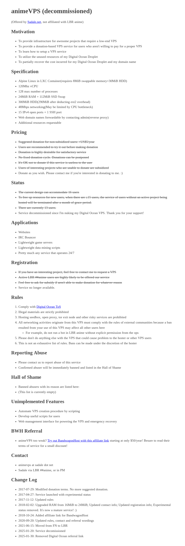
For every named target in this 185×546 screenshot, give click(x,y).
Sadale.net (34, 22)
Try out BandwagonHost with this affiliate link (78, 440)
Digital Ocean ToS (48, 306)
